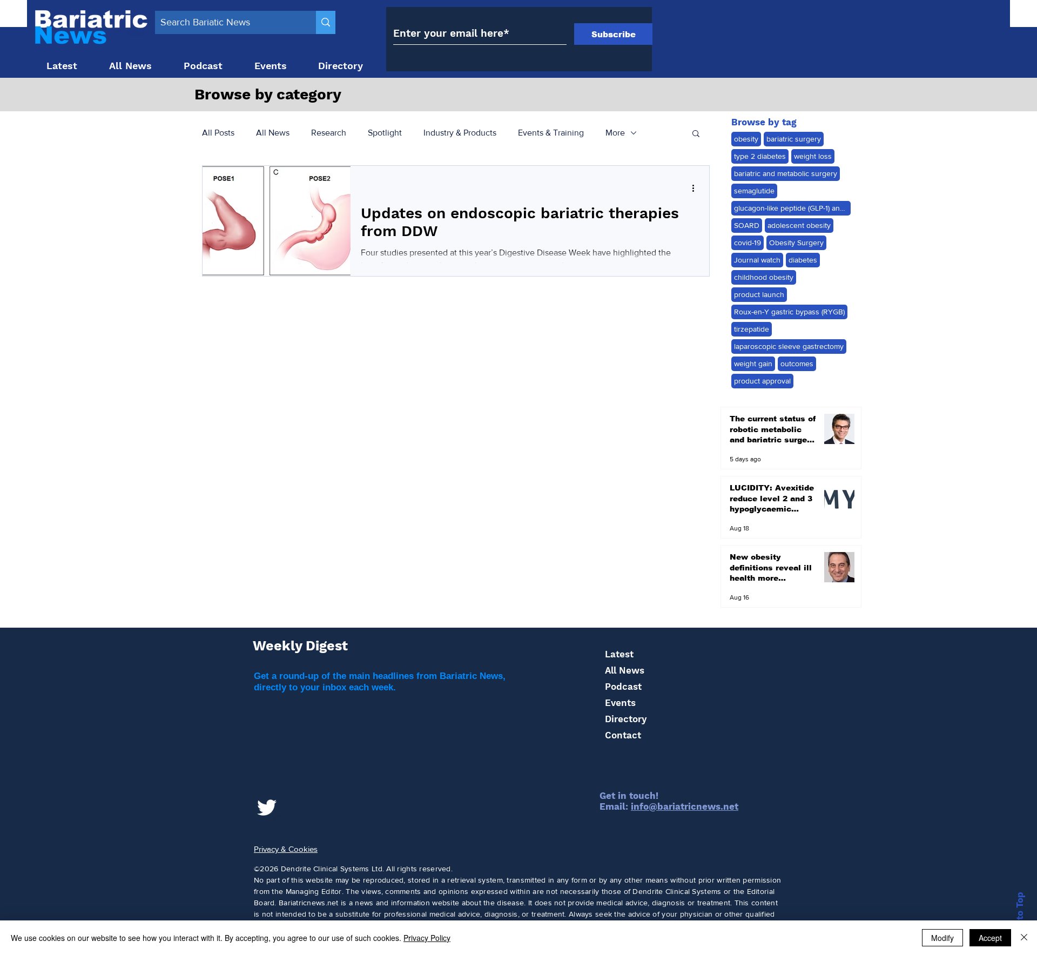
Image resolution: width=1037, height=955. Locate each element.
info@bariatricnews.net (684, 806)
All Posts (218, 132)
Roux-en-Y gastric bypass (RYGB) (789, 311)
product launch (759, 294)
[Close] (1024, 937)
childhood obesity (763, 277)
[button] (696, 134)
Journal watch (757, 259)
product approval (762, 380)
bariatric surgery (793, 138)
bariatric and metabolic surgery (785, 173)
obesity (746, 138)
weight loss (813, 156)
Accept (990, 937)
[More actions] (696, 187)
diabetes (803, 259)
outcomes (796, 363)
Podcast (623, 686)
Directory (626, 719)
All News (272, 132)
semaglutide (754, 190)
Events (620, 702)
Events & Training (551, 132)
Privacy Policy (426, 937)
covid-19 (747, 242)
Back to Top (1019, 919)
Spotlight (385, 132)
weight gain (753, 363)
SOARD (746, 225)
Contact (623, 735)
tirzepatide (751, 329)
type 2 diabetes (760, 156)
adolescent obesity (799, 225)
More (615, 132)
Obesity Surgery (796, 242)
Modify (942, 937)
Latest (619, 654)
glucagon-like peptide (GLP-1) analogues (792, 208)
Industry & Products (459, 132)
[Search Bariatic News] (325, 22)
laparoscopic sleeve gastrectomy (789, 346)
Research (328, 132)
